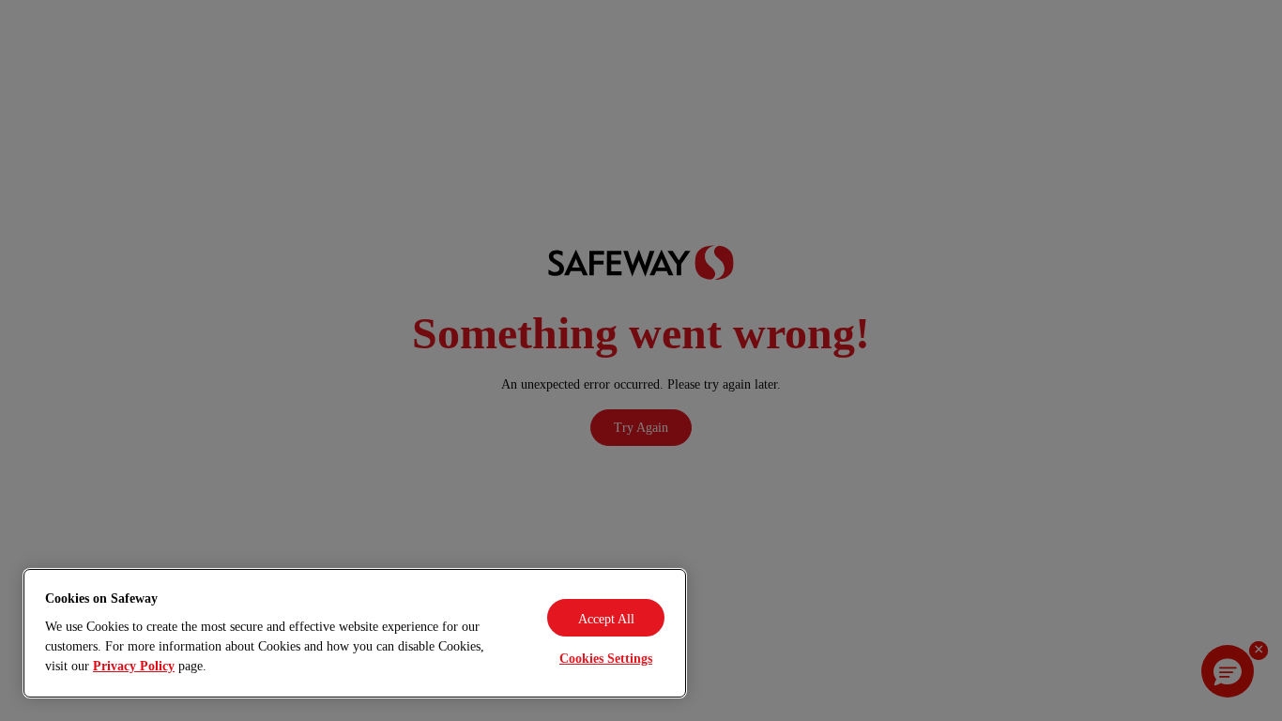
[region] (355, 633)
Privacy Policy (134, 666)
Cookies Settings (605, 659)
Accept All (606, 619)
